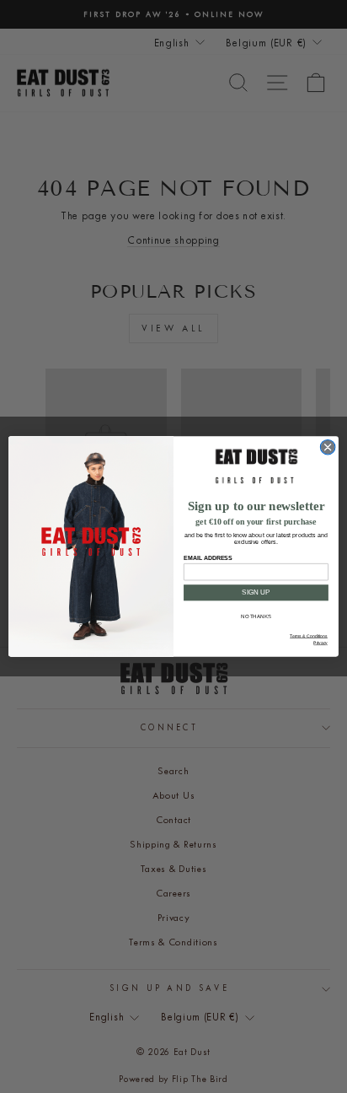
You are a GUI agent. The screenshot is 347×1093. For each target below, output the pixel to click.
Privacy (320, 643)
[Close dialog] (327, 447)
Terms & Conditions (309, 636)
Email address (208, 557)
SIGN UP (256, 592)
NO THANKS (255, 617)
